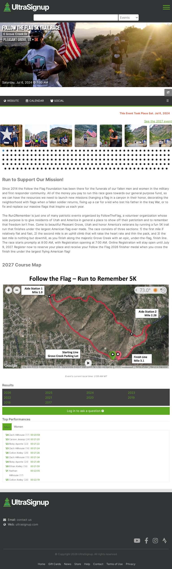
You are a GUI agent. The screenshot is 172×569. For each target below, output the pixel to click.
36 (144, 151)
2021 (48, 397)
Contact (98, 564)
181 (54, 168)
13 (52, 151)
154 (112, 164)
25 (100, 151)
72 (120, 155)
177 (38, 168)
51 (36, 155)
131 (19, 164)
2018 (7, 402)
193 (102, 168)
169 (5, 168)
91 (27, 159)
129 (11, 164)
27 (108, 151)
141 (60, 164)
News (67, 564)
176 (33, 168)
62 (80, 155)
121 (148, 159)
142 (64, 164)
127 (3, 164)
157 (124, 164)
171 (13, 168)
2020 (90, 397)
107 (92, 159)
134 (31, 164)
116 (128, 159)
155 (116, 164)
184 (66, 168)
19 (76, 151)
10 (40, 151)
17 (68, 151)
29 (116, 151)
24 (96, 151)
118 (136, 159)
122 (152, 159)
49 (27, 155)
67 (100, 155)
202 (138, 168)
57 (60, 155)
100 (64, 159)
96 (48, 159)
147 (84, 164)
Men (7, 427)
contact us (24, 519)
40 (160, 151)
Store (77, 564)
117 (132, 159)
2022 (7, 397)
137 (44, 164)
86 (7, 159)
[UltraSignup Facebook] (146, 540)
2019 (131, 397)
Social (59, 100)
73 (124, 155)
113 (116, 159)
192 (98, 168)
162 (144, 164)
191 (94, 168)
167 (165, 164)
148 (88, 164)
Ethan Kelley (16, 466)
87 (11, 159)
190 (90, 168)
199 (126, 168)
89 (19, 159)
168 (169, 164)
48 (23, 155)
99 (60, 159)
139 (52, 164)
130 (15, 164)
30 (120, 151)
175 (29, 168)
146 (80, 164)
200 (130, 168)
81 (156, 155)
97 (52, 159)
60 (72, 155)
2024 (90, 392)
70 (112, 155)
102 (72, 159)
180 (50, 168)
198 (122, 168)
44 (7, 155)
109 (100, 159)
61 (76, 155)
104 (80, 159)
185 (70, 168)
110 (104, 159)
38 (152, 151)
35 (140, 151)
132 (23, 164)
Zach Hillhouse (17, 434)
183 (62, 168)
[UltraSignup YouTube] (137, 540)
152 (104, 164)
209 (167, 168)
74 (128, 155)
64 (88, 155)
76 (136, 155)
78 (144, 155)
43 (3, 155)
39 (156, 151)
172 (17, 168)
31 (124, 151)
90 (23, 159)
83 (165, 155)
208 (162, 168)
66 (96, 155)
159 (132, 164)
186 (74, 168)
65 (92, 155)
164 (152, 164)
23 (92, 151)
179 (46, 168)
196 (114, 168)
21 (84, 151)
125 (165, 159)
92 (31, 159)
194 (106, 168)
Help (87, 564)
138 (48, 164)
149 (92, 164)
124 (160, 159)
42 (169, 151)
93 (36, 159)
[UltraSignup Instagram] (155, 540)
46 (15, 155)
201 (134, 168)
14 (56, 151)
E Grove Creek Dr (15, 34)
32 (128, 151)
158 (128, 164)
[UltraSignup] (26, 6)
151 (100, 164)
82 (160, 155)
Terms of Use (114, 564)
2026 (7, 392)
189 (86, 168)
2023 (131, 392)
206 (154, 168)
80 (152, 155)
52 (40, 155)
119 (140, 159)
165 (156, 164)
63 (84, 155)
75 (132, 155)
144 (72, 164)
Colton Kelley (16, 452)
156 (120, 164)
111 (108, 159)
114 (120, 159)
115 (124, 159)
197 (118, 168)
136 (40, 164)
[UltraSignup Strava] (165, 540)
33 (132, 151)
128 (7, 164)
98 (56, 159)
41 (165, 151)
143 (68, 164)
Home (41, 564)
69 (108, 155)
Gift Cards (54, 564)
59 (68, 155)
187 (78, 168)
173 (21, 168)
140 (56, 164)
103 (76, 159)
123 (156, 159)
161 (140, 164)
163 (148, 164)
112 (112, 159)
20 (80, 151)
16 (64, 151)
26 (104, 151)
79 (148, 155)
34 (136, 151)
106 (88, 159)
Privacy (130, 564)
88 (15, 159)
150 (96, 164)
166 (160, 164)
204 (146, 168)
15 (60, 151)
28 (112, 151)
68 (104, 155)
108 (96, 159)
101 (68, 159)
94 (40, 159)
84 (169, 155)
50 (31, 155)
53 (44, 155)
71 (116, 155)
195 (110, 168)
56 (56, 155)
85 (3, 159)
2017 (48, 402)
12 (48, 151)
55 (52, 155)
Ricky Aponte (16, 443)
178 (42, 168)
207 (158, 168)
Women (18, 426)
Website (12, 100)
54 (48, 155)
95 (44, 159)
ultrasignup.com (27, 524)
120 (144, 159)
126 (169, 159)
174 (25, 168)
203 (142, 168)
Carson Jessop (17, 439)
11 (44, 151)
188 (82, 168)
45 (11, 155)
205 (150, 168)
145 (76, 164)
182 (58, 168)
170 (9, 168)
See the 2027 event (158, 121)
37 (148, 151)
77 (140, 155)
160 (136, 164)
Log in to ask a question (84, 411)
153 (108, 164)
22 (88, 151)
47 (19, 155)
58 (64, 155)
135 (36, 164)
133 (27, 164)
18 (72, 151)
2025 (48, 392)
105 (84, 159)
